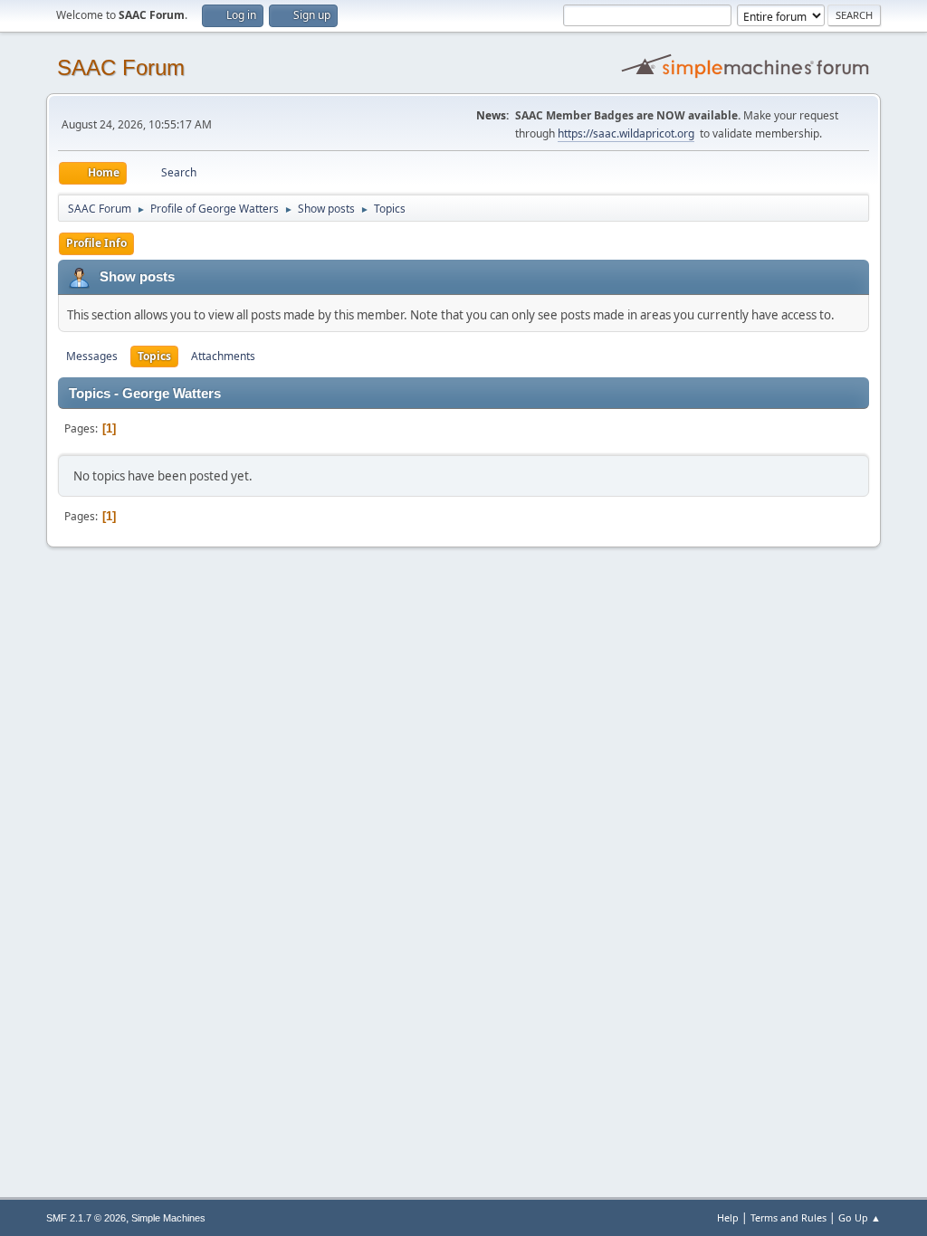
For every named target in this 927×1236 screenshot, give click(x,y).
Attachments (223, 356)
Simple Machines (168, 1217)
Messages (92, 356)
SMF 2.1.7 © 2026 (86, 1217)
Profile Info (96, 243)
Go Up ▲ (859, 1217)
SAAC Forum (121, 67)
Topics (154, 356)
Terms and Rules (788, 1217)
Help (728, 1217)
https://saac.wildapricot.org (626, 133)
